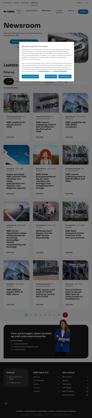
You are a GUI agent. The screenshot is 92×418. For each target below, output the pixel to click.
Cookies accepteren (65, 76)
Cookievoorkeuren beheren (30, 76)
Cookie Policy (44, 71)
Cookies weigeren (51, 76)
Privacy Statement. (60, 71)
